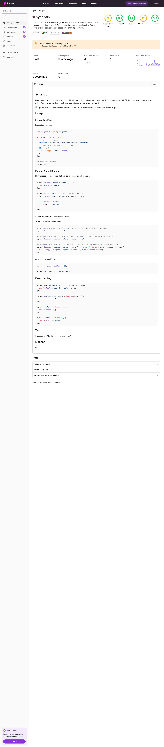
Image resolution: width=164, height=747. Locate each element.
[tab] (39, 84)
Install (15, 741)
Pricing (94, 3)
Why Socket (59, 3)
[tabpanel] (96, 221)
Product (46, 3)
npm (34, 11)
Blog (84, 3)
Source (155, 84)
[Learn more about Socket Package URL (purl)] (59, 33)
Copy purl (53, 33)
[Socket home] (9, 3)
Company (73, 3)
